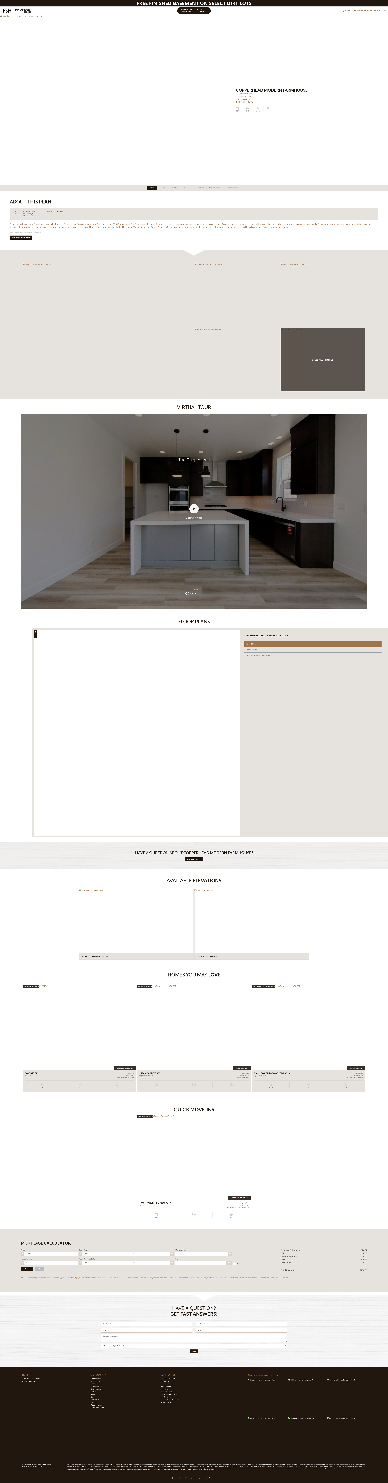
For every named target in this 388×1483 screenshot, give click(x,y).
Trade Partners (96, 1405)
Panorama (165, 1389)
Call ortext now (200, 11)
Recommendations (215, 188)
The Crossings (166, 1397)
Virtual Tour (174, 188)
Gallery (162, 188)
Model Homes (96, 1381)
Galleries (94, 1392)
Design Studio (96, 1389)
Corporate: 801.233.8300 (30, 1378)
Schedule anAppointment (186, 11)
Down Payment (85, 1250)
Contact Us (95, 1400)
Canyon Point (166, 1381)
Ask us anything (193, 859)
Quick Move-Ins (233, 188)
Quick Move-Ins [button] (349, 11)
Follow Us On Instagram (264, 1375)
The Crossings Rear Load (170, 1400)
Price (23, 1250)
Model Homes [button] (376, 11)
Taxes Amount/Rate (87, 1259)
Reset (40, 1269)
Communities (96, 1378)
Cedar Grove (165, 1384)
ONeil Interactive (211, 1478)
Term (177, 1259)
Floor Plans (187, 188)
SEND (194, 1351)
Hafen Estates (166, 1386)
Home (27, 1259)
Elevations (200, 188)
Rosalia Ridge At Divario (170, 1394)
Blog (92, 1397)
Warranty (94, 1402)
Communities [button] (363, 11)
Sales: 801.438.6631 (28, 1381)
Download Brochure (20, 237)
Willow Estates (166, 1402)
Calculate (27, 1269)
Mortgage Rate (181, 1250)
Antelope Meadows (168, 1378)
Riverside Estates (167, 1392)
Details (151, 188)
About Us (94, 1394)
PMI (239, 1263)
